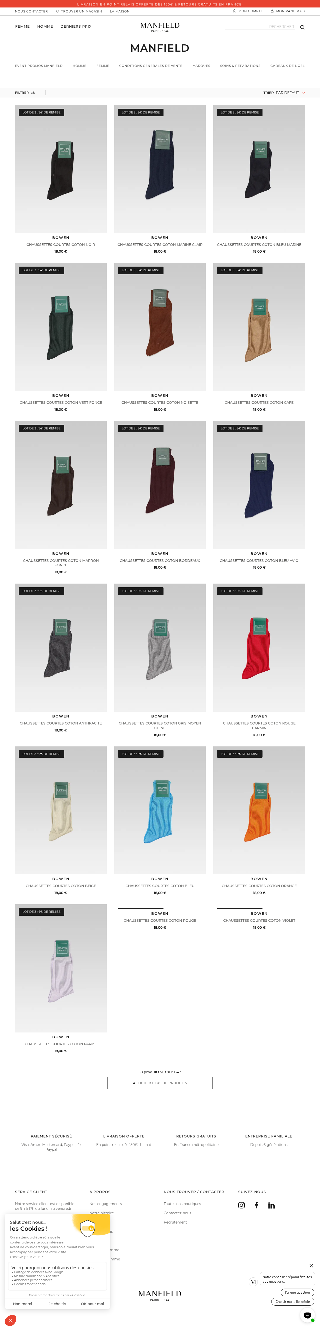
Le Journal (99, 1240)
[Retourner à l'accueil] (160, 27)
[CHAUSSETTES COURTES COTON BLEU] (160, 810)
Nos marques (101, 1231)
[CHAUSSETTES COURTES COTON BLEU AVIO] (259, 485)
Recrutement (175, 1222)
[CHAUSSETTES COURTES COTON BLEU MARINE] (259, 169)
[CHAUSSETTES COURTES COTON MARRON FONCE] (61, 485)
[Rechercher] (300, 27)
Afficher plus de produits (160, 1083)
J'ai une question (297, 1292)
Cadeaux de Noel (287, 66)
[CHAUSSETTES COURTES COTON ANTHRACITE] (61, 648)
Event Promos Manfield (39, 66)
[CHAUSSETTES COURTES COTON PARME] (61, 968)
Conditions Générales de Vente (150, 66)
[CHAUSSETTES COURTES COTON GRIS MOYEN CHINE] (160, 648)
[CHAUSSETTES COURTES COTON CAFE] (259, 327)
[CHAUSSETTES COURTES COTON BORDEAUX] (160, 485)
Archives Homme (105, 1259)
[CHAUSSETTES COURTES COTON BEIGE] (61, 810)
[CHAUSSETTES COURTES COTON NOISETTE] (160, 327)
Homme (45, 26)
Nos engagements (106, 1204)
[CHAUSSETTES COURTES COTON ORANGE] (259, 810)
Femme (22, 26)
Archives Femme (104, 1250)
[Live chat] (307, 1315)
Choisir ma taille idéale (293, 1302)
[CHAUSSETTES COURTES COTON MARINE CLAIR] (160, 169)
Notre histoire (102, 1213)
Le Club (96, 1222)
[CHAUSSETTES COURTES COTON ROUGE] (160, 906)
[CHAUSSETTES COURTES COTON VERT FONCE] (61, 327)
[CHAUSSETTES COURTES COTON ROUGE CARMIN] (259, 648)
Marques (201, 66)
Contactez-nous (177, 1213)
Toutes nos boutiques (182, 1204)
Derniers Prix (76, 26)
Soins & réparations (240, 66)
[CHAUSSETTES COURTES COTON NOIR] (61, 169)
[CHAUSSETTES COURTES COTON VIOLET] (259, 906)
